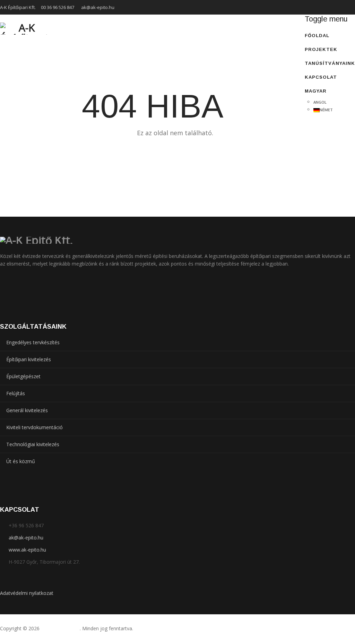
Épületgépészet (23, 376)
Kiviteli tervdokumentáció (34, 427)
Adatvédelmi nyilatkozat (26, 593)
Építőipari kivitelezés (28, 359)
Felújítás (15, 393)
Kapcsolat (321, 77)
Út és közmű (20, 461)
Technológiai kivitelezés (32, 444)
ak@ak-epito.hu (97, 7)
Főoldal (317, 35)
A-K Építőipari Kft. (60, 628)
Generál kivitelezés (27, 410)
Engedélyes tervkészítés (33, 342)
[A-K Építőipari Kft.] (24, 28)
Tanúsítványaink (330, 63)
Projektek (321, 49)
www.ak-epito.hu (27, 549)
